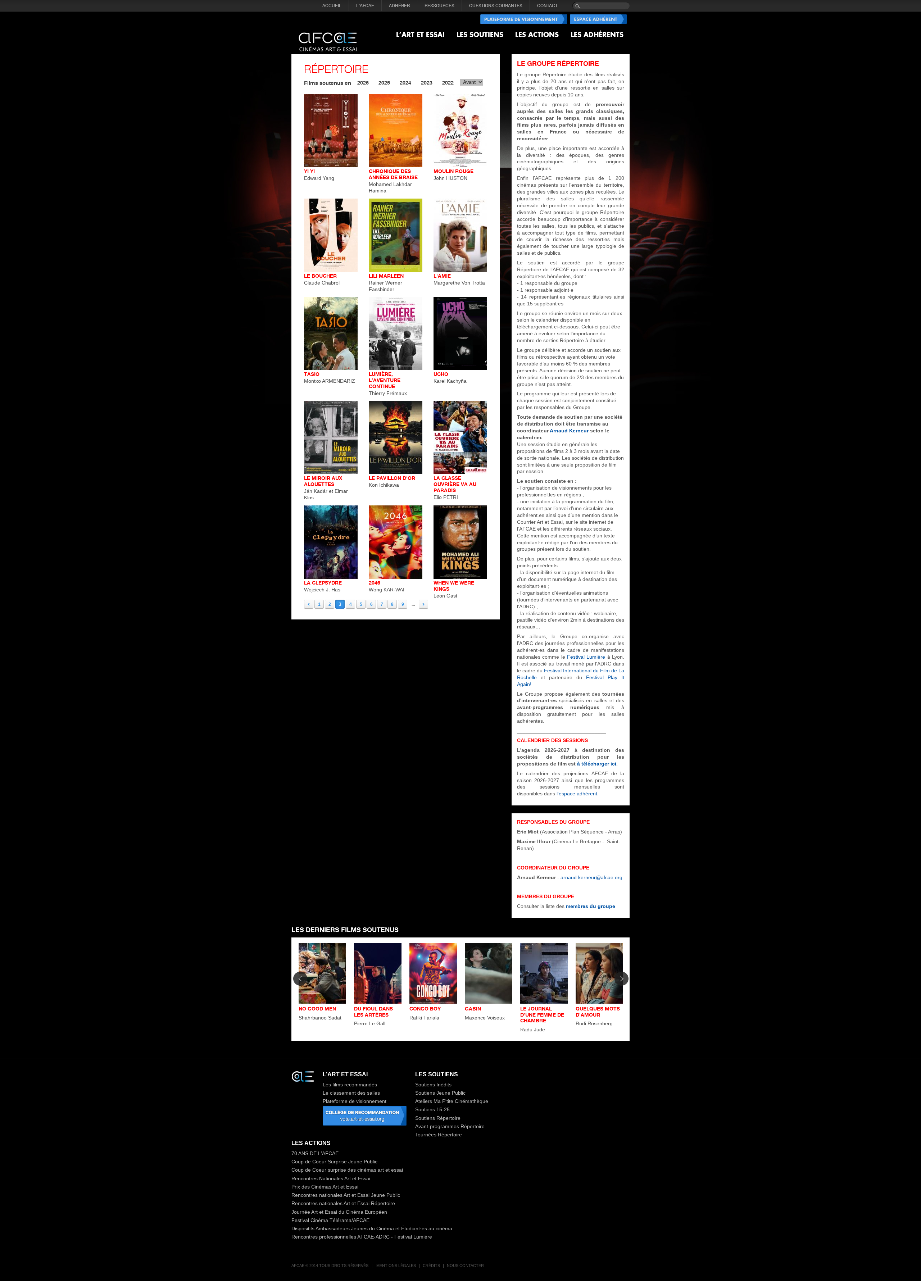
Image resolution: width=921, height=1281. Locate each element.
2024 (405, 83)
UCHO (441, 374)
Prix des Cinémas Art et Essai (324, 1187)
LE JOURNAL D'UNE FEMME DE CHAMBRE (542, 1014)
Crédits (431, 1265)
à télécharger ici (596, 764)
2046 (374, 583)
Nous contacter (465, 1265)
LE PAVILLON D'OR (392, 478)
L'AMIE (442, 276)
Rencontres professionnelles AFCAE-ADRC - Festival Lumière (361, 1237)
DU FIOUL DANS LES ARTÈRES (373, 1011)
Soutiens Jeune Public (440, 1093)
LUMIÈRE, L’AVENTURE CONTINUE (384, 380)
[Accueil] (328, 36)
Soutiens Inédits (433, 1084)
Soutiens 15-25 (432, 1109)
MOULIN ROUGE (453, 171)
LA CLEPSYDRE (323, 583)
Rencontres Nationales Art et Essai (330, 1178)
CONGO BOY (425, 1008)
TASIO (311, 374)
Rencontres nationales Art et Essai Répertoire (343, 1203)
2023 (426, 83)
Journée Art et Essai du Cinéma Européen (339, 1212)
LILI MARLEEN (386, 276)
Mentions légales (396, 1265)
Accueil (331, 5)
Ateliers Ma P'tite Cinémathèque (451, 1101)
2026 (363, 83)
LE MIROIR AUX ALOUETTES (323, 481)
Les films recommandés (350, 1084)
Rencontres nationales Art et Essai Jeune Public (345, 1195)
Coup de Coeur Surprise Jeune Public (334, 1161)
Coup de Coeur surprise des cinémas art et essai (347, 1170)
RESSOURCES (439, 5)
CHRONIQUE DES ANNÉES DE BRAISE (393, 174)
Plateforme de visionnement (354, 1101)
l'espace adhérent (577, 793)
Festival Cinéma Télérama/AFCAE (330, 1220)
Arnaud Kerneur (570, 430)
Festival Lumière (587, 657)
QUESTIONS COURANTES (495, 5)
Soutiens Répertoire (437, 1118)
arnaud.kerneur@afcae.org (591, 877)
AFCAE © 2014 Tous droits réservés (330, 1265)
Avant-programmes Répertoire (450, 1126)
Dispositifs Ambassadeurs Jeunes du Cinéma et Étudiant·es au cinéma (371, 1228)
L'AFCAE (365, 5)
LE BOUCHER (320, 276)
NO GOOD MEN (317, 1008)
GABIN (473, 1008)
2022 (448, 83)
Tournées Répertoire (438, 1134)
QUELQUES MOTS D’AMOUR (598, 1011)
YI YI (309, 171)
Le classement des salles (351, 1093)
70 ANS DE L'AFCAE (315, 1153)
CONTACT (547, 5)
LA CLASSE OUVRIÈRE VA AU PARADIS (455, 484)
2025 (384, 83)
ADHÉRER (399, 5)
